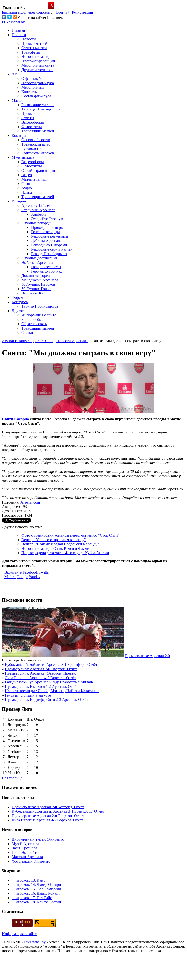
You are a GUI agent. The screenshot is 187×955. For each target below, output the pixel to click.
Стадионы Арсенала (38, 210)
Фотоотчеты (31, 127)
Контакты (29, 92)
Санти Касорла (15, 419)
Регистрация (82, 12)
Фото (25, 184)
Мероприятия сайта (37, 65)
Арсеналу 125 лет (36, 205)
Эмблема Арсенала (37, 262)
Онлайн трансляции (38, 170)
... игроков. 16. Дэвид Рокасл (36, 893)
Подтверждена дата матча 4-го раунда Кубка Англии (65, 553)
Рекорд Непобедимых (49, 254)
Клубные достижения (39, 258)
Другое (18, 311)
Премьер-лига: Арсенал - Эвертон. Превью (40, 673)
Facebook (30, 572)
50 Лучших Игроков (38, 284)
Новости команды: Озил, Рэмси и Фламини (57, 548)
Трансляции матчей (37, 131)
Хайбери (38, 214)
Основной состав (35, 140)
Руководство (31, 149)
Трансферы (30, 52)
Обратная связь (34, 324)
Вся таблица (12, 778)
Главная (18, 30)
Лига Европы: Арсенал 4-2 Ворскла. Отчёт (40, 678)
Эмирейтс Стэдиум (47, 219)
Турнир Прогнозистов (39, 306)
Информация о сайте (38, 315)
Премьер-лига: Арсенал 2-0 (147, 656)
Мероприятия (32, 87)
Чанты (26, 192)
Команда (19, 135)
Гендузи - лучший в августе (28, 695)
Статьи (27, 333)
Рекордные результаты (49, 236)
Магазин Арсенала (27, 857)
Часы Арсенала (24, 848)
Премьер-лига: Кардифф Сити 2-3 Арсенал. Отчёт (46, 700)
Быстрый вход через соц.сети (26, 12)
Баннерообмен (33, 319)
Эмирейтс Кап (33, 293)
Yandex (34, 577)
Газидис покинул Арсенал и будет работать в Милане (49, 682)
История (19, 201)
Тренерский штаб (35, 144)
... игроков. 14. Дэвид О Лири (36, 884)
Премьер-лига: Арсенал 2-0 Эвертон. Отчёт (41, 669)
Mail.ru (10, 577)
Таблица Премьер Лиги (41, 109)
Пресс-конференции (38, 61)
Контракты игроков (37, 153)
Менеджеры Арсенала (39, 280)
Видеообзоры (32, 122)
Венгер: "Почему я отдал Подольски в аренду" (60, 544)
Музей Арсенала (25, 844)
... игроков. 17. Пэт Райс (32, 898)
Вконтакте (13, 572)
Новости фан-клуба (37, 83)
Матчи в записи (34, 179)
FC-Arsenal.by (13, 22)
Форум (17, 297)
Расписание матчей (37, 105)
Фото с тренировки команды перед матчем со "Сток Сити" (70, 535)
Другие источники (37, 70)
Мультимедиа (23, 157)
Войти (61, 12)
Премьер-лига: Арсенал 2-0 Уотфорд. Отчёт (48, 807)
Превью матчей (34, 43)
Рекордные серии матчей (52, 249)
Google (22, 577)
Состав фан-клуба (36, 96)
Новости (19, 35)
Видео (26, 175)
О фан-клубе (31, 78)
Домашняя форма (35, 276)
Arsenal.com (30, 502)
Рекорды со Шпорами (49, 245)
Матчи (17, 100)
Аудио (26, 188)
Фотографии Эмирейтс (31, 861)
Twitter (44, 572)
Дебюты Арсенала (46, 241)
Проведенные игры (47, 227)
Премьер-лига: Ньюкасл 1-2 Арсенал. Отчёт (41, 686)
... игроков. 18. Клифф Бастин (36, 902)
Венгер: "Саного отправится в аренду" (53, 540)
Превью (28, 113)
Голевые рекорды (45, 232)
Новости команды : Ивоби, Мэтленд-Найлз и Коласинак (52, 691)
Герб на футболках (46, 271)
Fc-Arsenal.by (35, 942)
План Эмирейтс (25, 852)
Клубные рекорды (36, 223)
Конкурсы (20, 302)
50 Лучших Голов (36, 289)
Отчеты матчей (34, 48)
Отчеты (27, 118)
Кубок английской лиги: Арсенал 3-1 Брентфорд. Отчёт (51, 664)
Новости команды (36, 57)
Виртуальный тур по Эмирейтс (38, 839)
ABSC (17, 74)
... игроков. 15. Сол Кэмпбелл (36, 889)
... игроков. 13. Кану (28, 880)
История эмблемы (46, 267)
